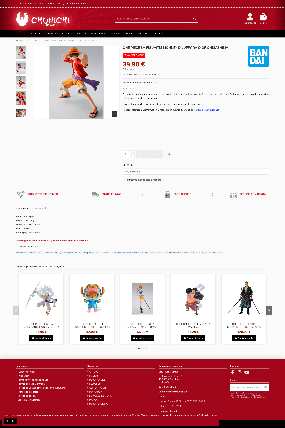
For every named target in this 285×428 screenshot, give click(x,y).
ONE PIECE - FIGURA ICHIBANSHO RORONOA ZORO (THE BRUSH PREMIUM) (244, 326)
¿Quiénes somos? (26, 371)
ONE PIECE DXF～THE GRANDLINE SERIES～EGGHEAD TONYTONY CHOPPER (92, 326)
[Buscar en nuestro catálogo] (194, 19)
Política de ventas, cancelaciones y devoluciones (42, 387)
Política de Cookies (207, 415)
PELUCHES (95, 383)
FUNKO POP (95, 391)
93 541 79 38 (169, 386)
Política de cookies (27, 395)
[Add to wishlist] (168, 154)
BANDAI (152, 74)
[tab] (40, 209)
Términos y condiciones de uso (33, 379)
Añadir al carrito (43, 338)
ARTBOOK (94, 371)
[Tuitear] (128, 165)
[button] (139, 348)
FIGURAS (94, 375)
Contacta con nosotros (29, 399)
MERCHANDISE (97, 379)
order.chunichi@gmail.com (175, 391)
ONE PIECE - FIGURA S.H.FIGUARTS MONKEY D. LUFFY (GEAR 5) (41, 326)
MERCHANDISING (98, 403)
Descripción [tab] (22, 208)
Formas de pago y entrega (31, 383)
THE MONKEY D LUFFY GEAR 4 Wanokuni (193, 325)
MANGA (93, 399)
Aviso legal (23, 375)
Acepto (10, 421)
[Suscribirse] (265, 387)
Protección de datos (28, 391)
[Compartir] (124, 165)
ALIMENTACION (97, 387)
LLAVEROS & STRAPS (100, 395)
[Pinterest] (132, 165)
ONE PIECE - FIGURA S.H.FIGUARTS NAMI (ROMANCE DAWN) (142, 326)
